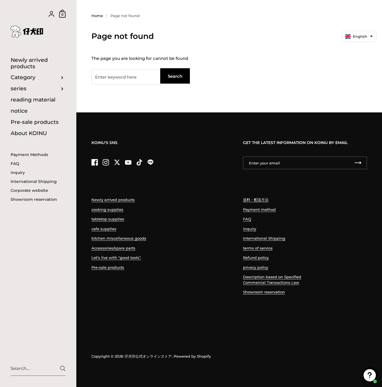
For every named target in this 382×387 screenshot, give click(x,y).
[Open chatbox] (370, 375)
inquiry (249, 228)
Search (175, 76)
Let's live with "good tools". (116, 257)
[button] (359, 36)
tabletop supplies (107, 219)
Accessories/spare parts (113, 248)
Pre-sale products (107, 267)
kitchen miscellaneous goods (118, 238)
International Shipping (264, 238)
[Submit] (63, 368)
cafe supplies (103, 228)
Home (97, 15)
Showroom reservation (264, 292)
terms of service (258, 248)
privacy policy (255, 267)
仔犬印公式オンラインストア (148, 356)
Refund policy (256, 257)
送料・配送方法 (255, 199)
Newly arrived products (113, 199)
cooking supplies (107, 209)
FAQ (247, 219)
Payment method (259, 209)
